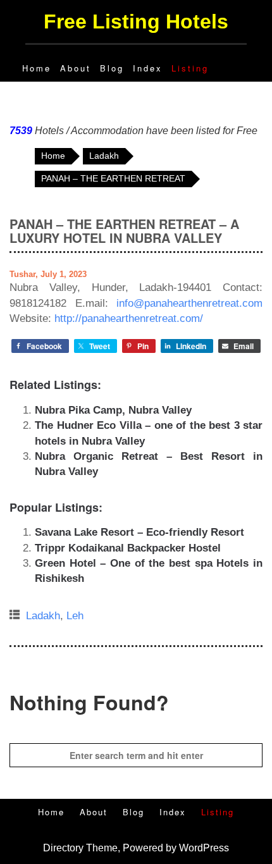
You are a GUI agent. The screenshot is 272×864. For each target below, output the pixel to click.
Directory (63, 847)
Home (36, 68)
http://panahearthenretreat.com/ (128, 318)
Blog (112, 68)
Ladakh (43, 616)
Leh (74, 616)
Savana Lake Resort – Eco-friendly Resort (139, 532)
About (75, 68)
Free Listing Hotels (136, 21)
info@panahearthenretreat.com (189, 303)
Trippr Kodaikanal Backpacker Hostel (128, 548)
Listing (190, 68)
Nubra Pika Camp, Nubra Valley (113, 410)
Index (148, 68)
